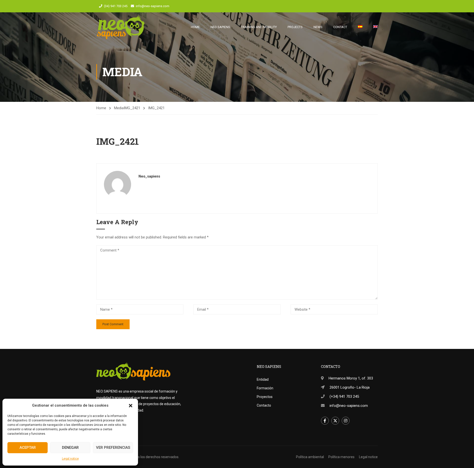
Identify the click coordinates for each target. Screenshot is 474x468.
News (318, 27)
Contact (340, 27)
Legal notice (70, 458)
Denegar (70, 447)
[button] (130, 405)
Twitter (335, 421)
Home (195, 27)
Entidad (263, 379)
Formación (265, 388)
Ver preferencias (113, 447)
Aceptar (28, 447)
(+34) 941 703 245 (344, 396)
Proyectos (265, 397)
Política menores (341, 457)
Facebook (325, 421)
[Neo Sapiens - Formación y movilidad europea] (120, 27)
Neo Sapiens (220, 27)
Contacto (264, 405)
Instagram (346, 421)
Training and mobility (259, 27)
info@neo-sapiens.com (152, 6)
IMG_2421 (132, 108)
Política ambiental (310, 457)
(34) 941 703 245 (115, 6)
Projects (295, 27)
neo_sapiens (149, 176)
